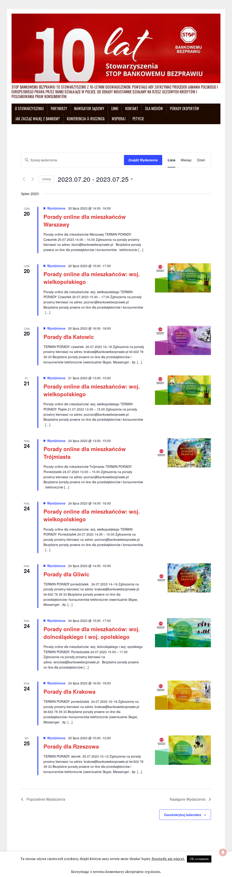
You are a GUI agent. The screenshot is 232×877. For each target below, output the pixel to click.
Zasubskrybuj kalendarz (182, 814)
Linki (114, 108)
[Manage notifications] (223, 852)
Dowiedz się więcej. (168, 858)
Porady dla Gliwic (66, 574)
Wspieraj (119, 118)
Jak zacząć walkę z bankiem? (37, 118)
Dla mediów (154, 108)
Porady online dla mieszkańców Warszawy (85, 220)
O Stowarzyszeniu (29, 108)
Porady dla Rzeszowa (71, 746)
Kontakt (131, 108)
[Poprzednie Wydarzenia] (24, 179)
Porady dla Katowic (69, 337)
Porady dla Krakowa (69, 691)
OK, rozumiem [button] (199, 859)
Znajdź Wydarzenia (143, 160)
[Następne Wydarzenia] (32, 179)
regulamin (152, 871)
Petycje (138, 118)
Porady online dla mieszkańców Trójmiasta (85, 452)
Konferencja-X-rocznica (86, 118)
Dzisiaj (46, 179)
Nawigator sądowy (89, 108)
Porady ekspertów (184, 108)
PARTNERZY (59, 108)
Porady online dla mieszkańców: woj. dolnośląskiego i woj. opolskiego (92, 632)
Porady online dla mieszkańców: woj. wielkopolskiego (92, 277)
